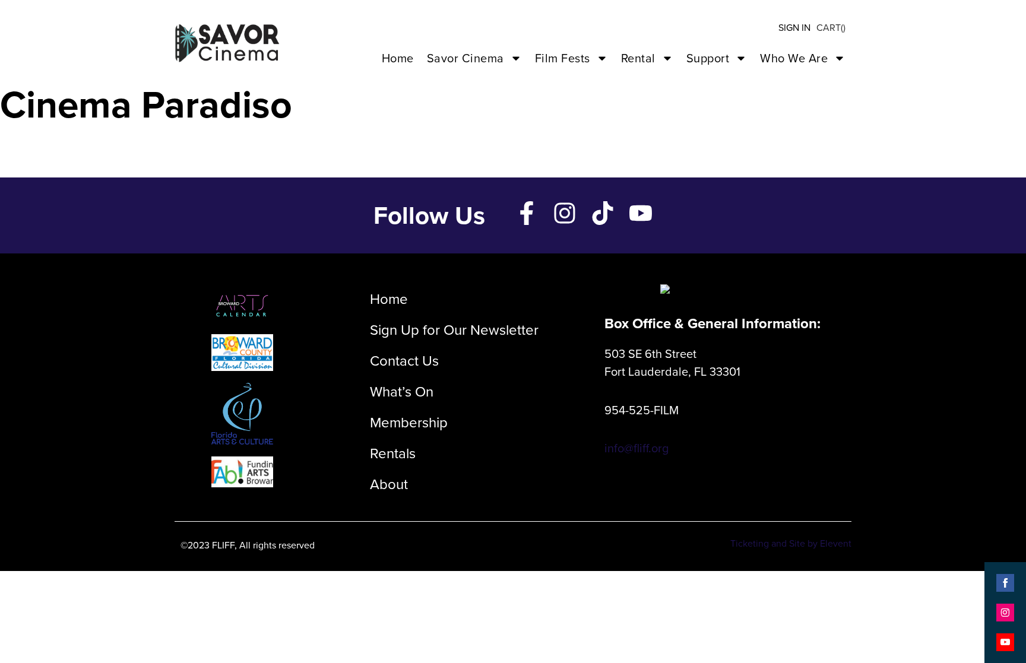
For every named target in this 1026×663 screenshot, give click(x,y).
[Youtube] (641, 213)
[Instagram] (565, 213)
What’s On (401, 391)
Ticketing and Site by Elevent (790, 543)
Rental (638, 58)
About (389, 484)
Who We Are (794, 58)
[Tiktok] (603, 213)
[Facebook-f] (527, 213)
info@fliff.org (636, 448)
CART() (831, 27)
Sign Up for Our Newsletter (454, 330)
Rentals (393, 453)
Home (398, 58)
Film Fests (562, 58)
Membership (409, 422)
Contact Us (404, 361)
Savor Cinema (465, 58)
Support (708, 58)
